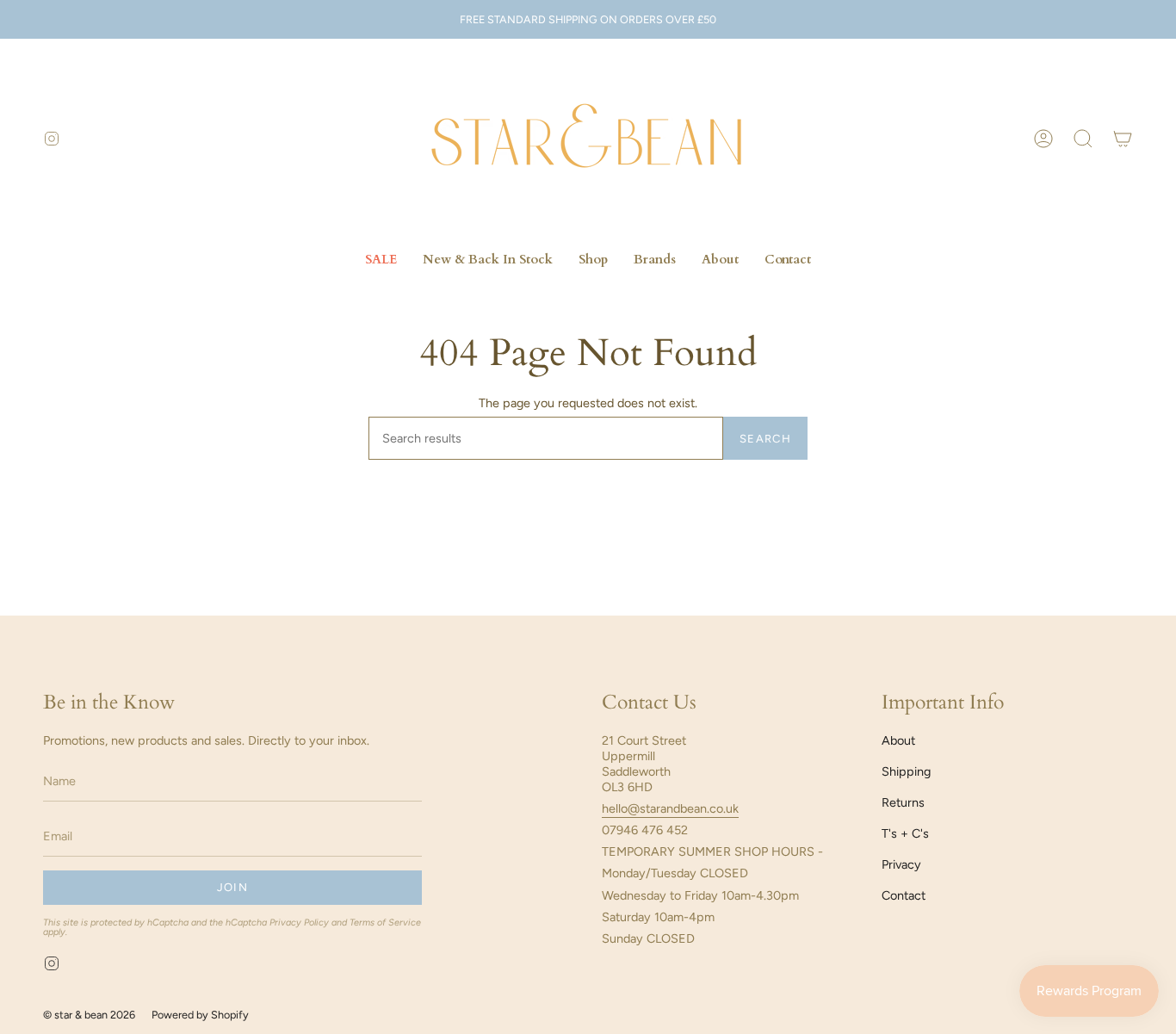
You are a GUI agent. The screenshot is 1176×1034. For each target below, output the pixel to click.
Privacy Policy (299, 922)
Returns (903, 802)
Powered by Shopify (200, 1014)
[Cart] (1122, 139)
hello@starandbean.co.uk (670, 808)
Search (765, 438)
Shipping (906, 771)
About (898, 740)
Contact (903, 895)
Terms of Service (385, 922)
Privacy (901, 864)
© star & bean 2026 (89, 1014)
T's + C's (905, 833)
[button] (1083, 139)
